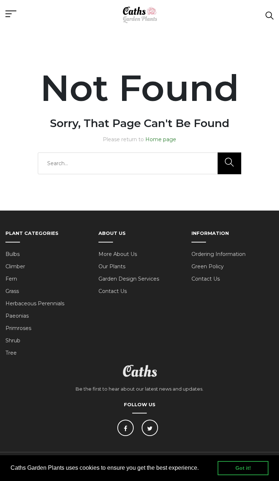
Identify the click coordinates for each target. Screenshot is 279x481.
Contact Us (112, 291)
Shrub (12, 340)
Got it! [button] (243, 468)
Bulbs (12, 254)
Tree (11, 353)
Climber (15, 266)
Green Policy (207, 266)
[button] (201, 469)
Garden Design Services (128, 279)
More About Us (117, 254)
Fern (11, 279)
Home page (160, 139)
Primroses (18, 328)
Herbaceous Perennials (34, 303)
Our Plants (111, 266)
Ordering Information (218, 254)
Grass (12, 291)
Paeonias (17, 316)
